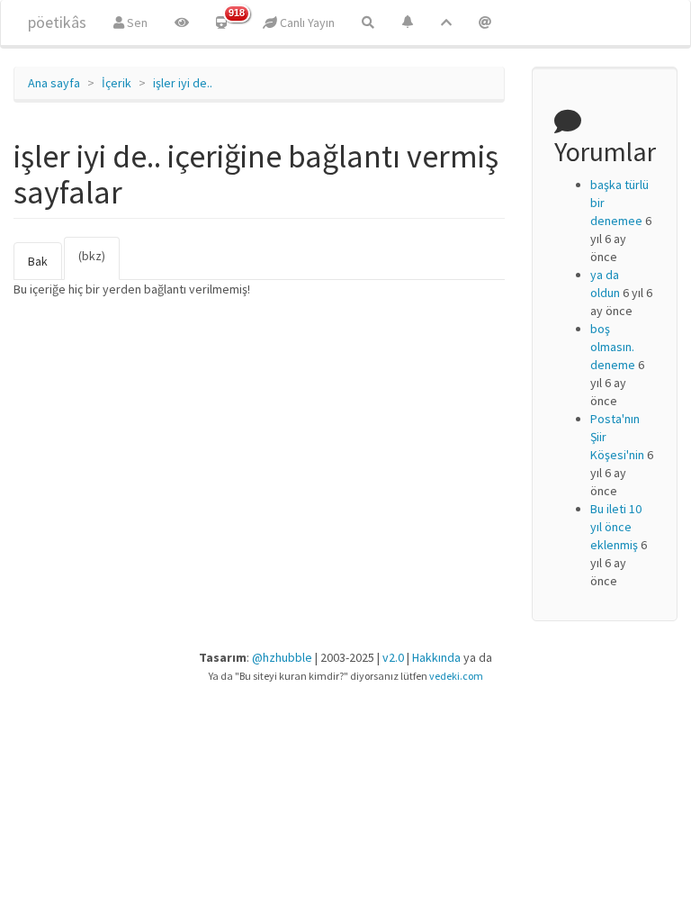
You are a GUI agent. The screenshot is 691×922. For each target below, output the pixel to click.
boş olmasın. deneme (612, 347)
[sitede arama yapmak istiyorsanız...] (368, 22)
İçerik (116, 83)
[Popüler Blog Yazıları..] (446, 22)
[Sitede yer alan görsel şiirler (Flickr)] (181, 22)
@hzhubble (282, 657)
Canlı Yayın (306, 22)
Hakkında (436, 657)
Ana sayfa (54, 83)
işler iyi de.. (182, 83)
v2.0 (393, 657)
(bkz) (99, 264)
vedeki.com (456, 675)
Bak (38, 261)
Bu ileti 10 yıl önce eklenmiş (616, 527)
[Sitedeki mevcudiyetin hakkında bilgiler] (485, 22)
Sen (136, 22)
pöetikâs (57, 22)
